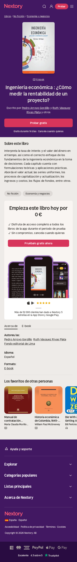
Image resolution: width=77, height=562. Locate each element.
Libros (7, 16)
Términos (51, 526)
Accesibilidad (12, 526)
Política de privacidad (32, 526)
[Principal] (71, 6)
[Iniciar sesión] (51, 6)
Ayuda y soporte (21, 449)
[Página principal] (22, 6)
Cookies (61, 526)
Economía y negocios (38, 16)
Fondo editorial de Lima (19, 343)
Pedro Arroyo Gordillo (35, 108)
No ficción (18, 16)
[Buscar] (44, 6)
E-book (8, 368)
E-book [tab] (26, 326)
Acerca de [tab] (11, 326)
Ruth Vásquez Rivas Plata (49, 339)
